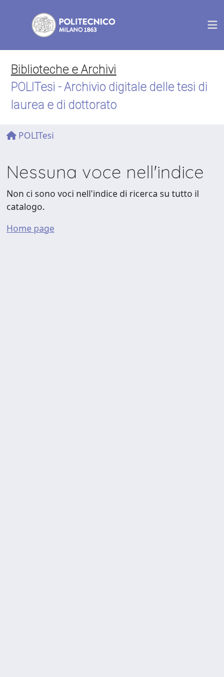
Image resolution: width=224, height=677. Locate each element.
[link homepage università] (66, 25)
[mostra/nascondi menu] (212, 25)
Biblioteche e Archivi (63, 69)
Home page (30, 228)
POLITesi (35, 135)
